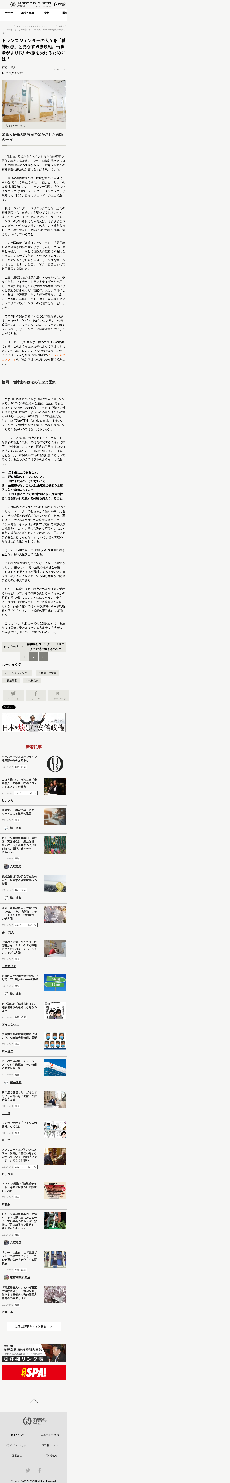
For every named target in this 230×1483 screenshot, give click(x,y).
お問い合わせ (50, 1455)
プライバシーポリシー (17, 1445)
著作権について (50, 1445)
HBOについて (17, 1435)
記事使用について (50, 1435)
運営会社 (17, 1455)
